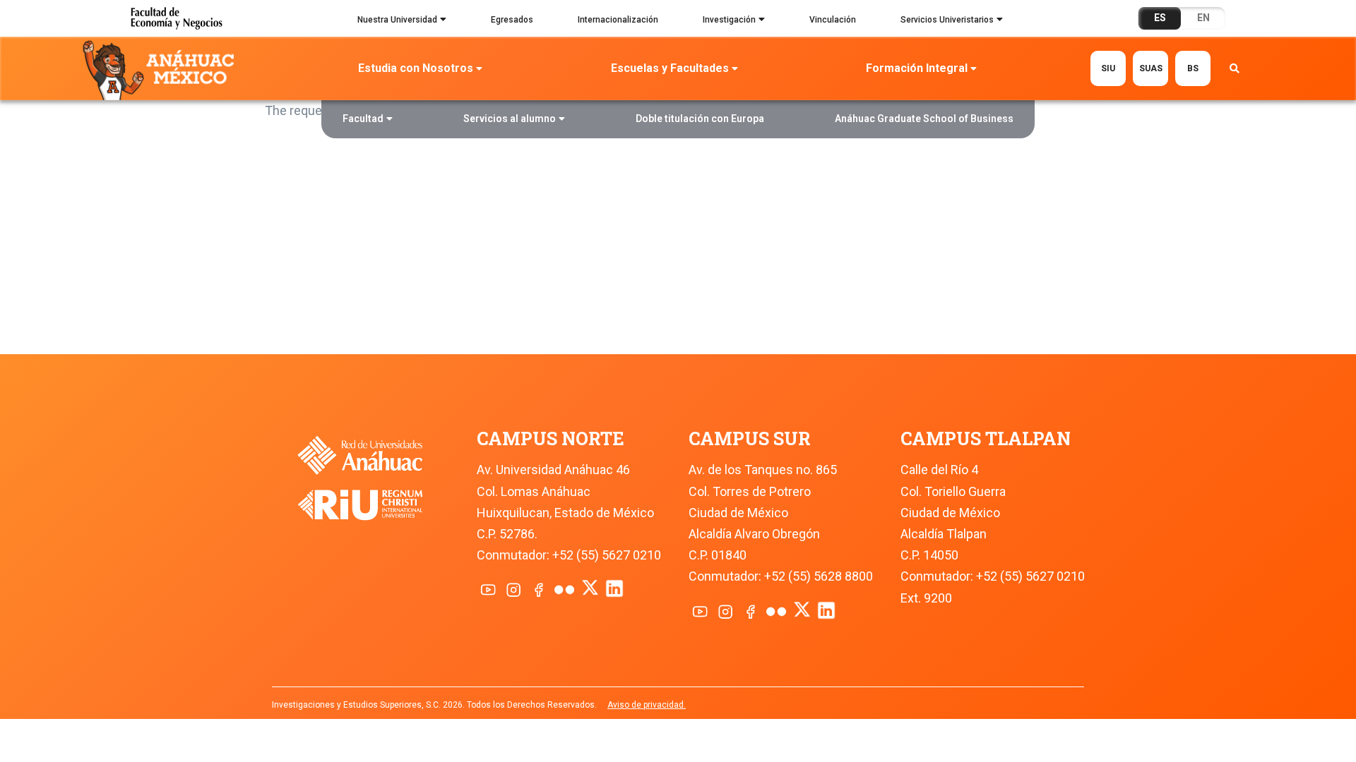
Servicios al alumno (509, 118)
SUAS (1150, 68)
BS (1193, 68)
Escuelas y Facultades (670, 68)
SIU (1108, 68)
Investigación (729, 20)
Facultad (363, 118)
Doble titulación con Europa (700, 118)
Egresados (512, 20)
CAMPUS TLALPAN (985, 438)
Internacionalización (618, 20)
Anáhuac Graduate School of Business (924, 118)
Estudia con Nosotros (415, 68)
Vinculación (832, 20)
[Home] (161, 69)
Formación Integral (917, 68)
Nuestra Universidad (397, 20)
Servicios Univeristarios (947, 20)
